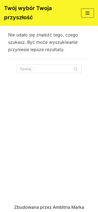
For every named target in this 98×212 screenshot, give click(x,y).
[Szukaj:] (49, 68)
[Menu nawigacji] (87, 13)
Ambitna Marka (68, 207)
